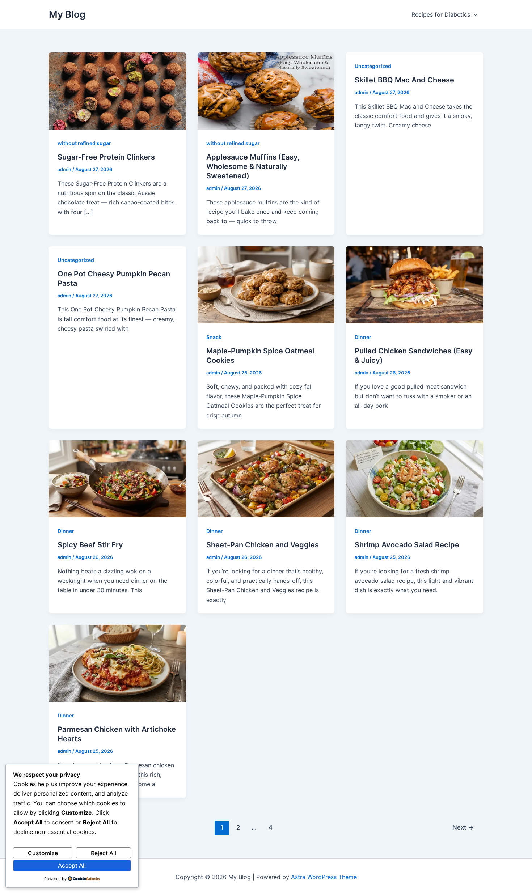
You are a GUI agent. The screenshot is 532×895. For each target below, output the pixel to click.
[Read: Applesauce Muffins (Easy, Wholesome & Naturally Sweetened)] (266, 90)
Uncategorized (373, 66)
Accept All (72, 865)
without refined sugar (84, 143)
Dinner (363, 337)
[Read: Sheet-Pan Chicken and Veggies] (266, 478)
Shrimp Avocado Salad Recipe (407, 544)
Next (463, 827)
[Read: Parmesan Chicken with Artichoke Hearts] (117, 662)
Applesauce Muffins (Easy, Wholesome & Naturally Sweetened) (253, 166)
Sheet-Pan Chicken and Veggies (262, 544)
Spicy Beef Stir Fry (90, 544)
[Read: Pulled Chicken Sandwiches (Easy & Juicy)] (414, 284)
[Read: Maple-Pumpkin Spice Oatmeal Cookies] (266, 284)
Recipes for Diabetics (440, 14)
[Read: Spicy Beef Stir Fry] (117, 478)
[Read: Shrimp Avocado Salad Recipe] (414, 478)
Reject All (103, 853)
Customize (43, 853)
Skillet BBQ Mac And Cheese (404, 80)
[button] (473, 14)
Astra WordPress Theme (324, 877)
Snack (213, 337)
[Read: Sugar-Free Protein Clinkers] (117, 90)
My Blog (67, 14)
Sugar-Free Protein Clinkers (106, 157)
